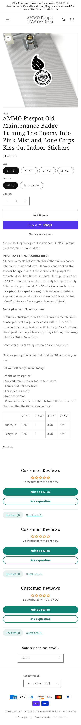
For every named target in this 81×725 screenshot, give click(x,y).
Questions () (34, 515)
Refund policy (69, 711)
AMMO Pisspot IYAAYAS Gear (26, 711)
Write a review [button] (40, 492)
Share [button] (10, 447)
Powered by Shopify (50, 711)
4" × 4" (29, 170)
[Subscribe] (59, 658)
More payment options (40, 234)
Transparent (31, 185)
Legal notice (61, 717)
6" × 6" (11, 170)
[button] (7, 20)
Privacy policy (25, 717)
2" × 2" (65, 170)
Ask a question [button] (40, 501)
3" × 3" (47, 170)
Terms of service (43, 717)
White (10, 185)
